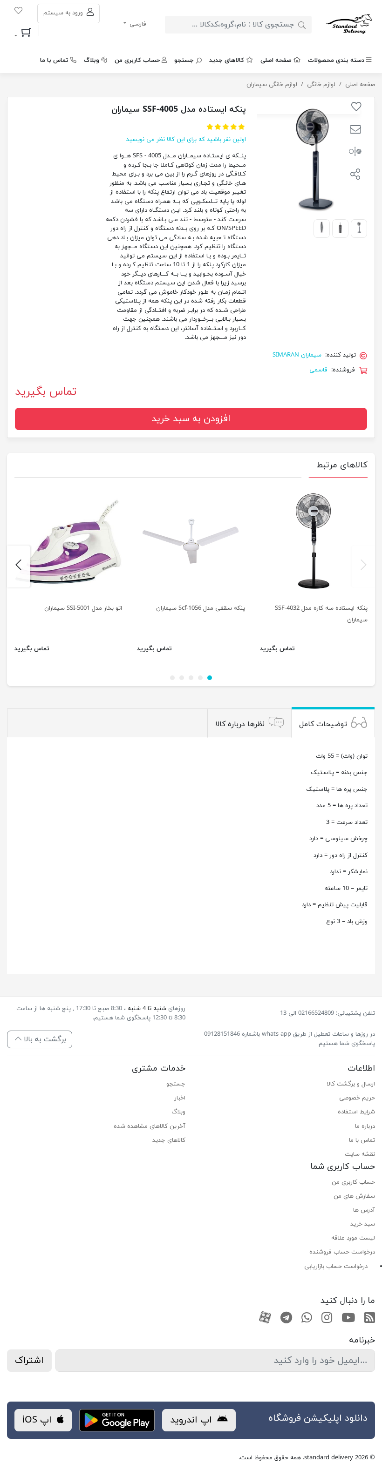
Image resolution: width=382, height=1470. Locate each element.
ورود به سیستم (64, 13)
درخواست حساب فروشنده (342, 1252)
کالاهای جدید (226, 60)
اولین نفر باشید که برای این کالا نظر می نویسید (186, 139)
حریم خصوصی (357, 1098)
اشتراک (29, 1360)
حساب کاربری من (137, 60)
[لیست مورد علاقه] (18, 12)
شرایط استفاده (356, 1112)
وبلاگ (91, 60)
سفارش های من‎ (354, 1196)
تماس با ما (54, 60)
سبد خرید (362, 1224)
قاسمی (318, 370)
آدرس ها (364, 1210)
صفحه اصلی (276, 60)
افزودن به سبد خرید (191, 418)
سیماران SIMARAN (297, 355)
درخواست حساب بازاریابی (336, 1266)
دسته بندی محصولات (336, 60)
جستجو (184, 60)
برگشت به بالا (43, 1039)
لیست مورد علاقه (353, 1238)
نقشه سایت (360, 1154)
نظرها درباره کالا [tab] (240, 724)
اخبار (179, 1098)
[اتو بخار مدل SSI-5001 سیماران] (68, 541)
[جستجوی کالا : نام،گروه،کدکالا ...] (302, 25)
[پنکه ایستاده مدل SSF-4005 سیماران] (359, 227)
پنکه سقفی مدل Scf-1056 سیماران (200, 608)
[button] (355, 131)
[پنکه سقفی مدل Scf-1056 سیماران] (191, 541)
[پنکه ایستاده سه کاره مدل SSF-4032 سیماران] (314, 541)
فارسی (137, 24)
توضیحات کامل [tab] (323, 724)
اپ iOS (38, 1420)
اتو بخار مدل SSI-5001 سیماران (83, 608)
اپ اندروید (192, 1420)
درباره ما (365, 1126)
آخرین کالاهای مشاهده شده (149, 1126)
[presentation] (363, 566)
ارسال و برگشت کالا (351, 1084)
